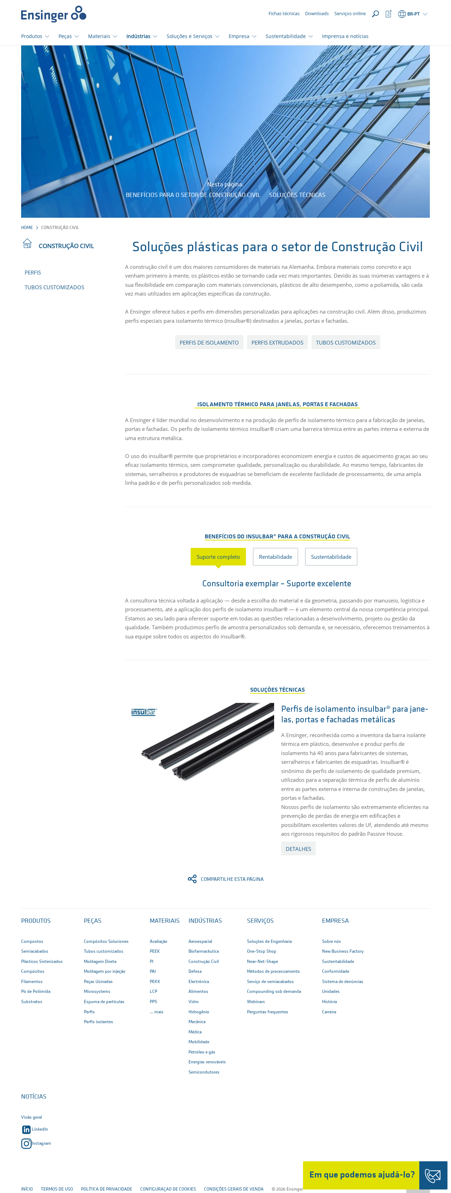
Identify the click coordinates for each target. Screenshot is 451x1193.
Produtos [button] (31, 36)
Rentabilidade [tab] (275, 556)
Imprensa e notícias (345, 36)
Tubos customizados (54, 287)
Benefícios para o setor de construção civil (193, 195)
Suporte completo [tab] (218, 556)
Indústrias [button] (138, 36)
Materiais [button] (99, 36)
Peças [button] (65, 36)
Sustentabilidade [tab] (331, 556)
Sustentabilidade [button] (286, 36)
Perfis (33, 272)
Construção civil (66, 246)
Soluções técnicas (297, 195)
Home (27, 227)
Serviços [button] (260, 921)
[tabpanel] (277, 607)
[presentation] (222, 556)
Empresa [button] (239, 36)
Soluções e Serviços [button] (189, 36)
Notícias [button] (34, 1097)
